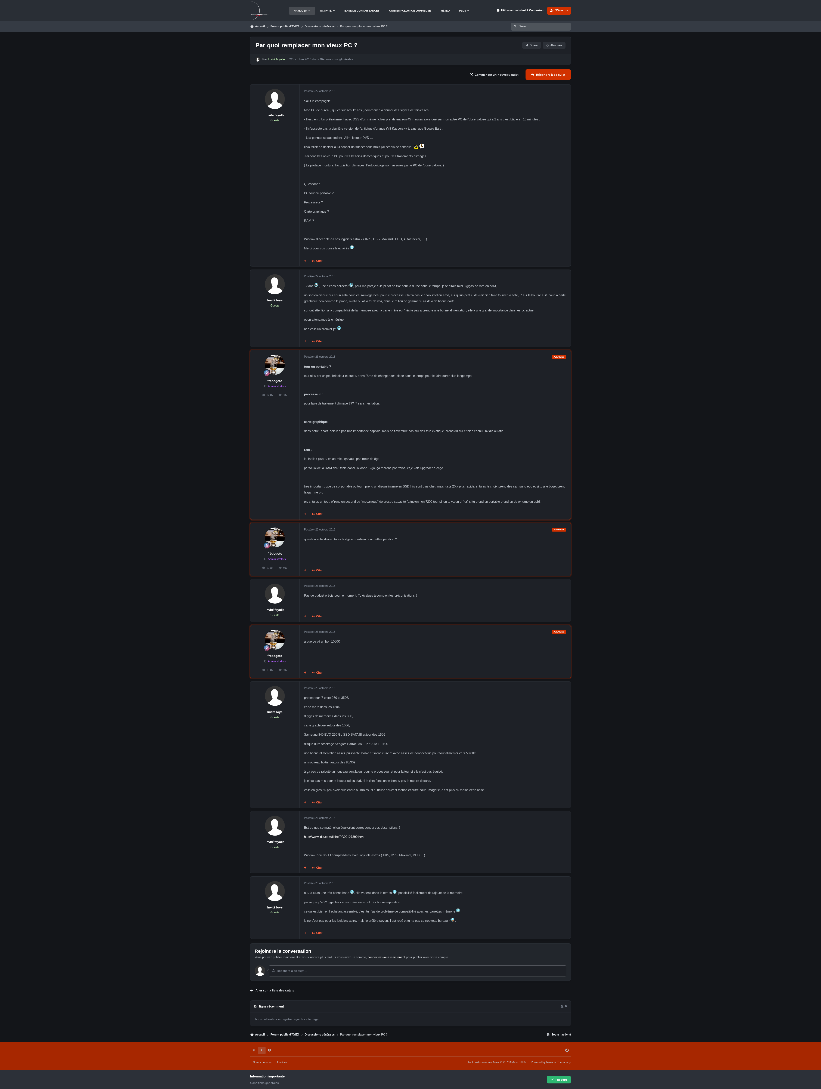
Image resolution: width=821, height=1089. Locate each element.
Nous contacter (262, 1062)
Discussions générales (336, 59)
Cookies (282, 1062)
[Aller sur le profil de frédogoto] (275, 365)
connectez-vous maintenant (386, 957)
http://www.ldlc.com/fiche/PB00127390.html (334, 837)
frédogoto (274, 381)
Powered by (551, 1062)
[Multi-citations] (305, 261)
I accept (561, 1079)
